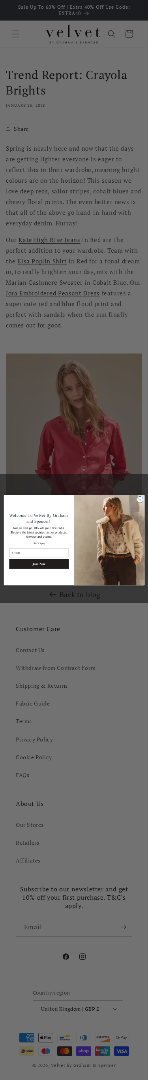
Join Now (38, 563)
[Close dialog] (140, 499)
